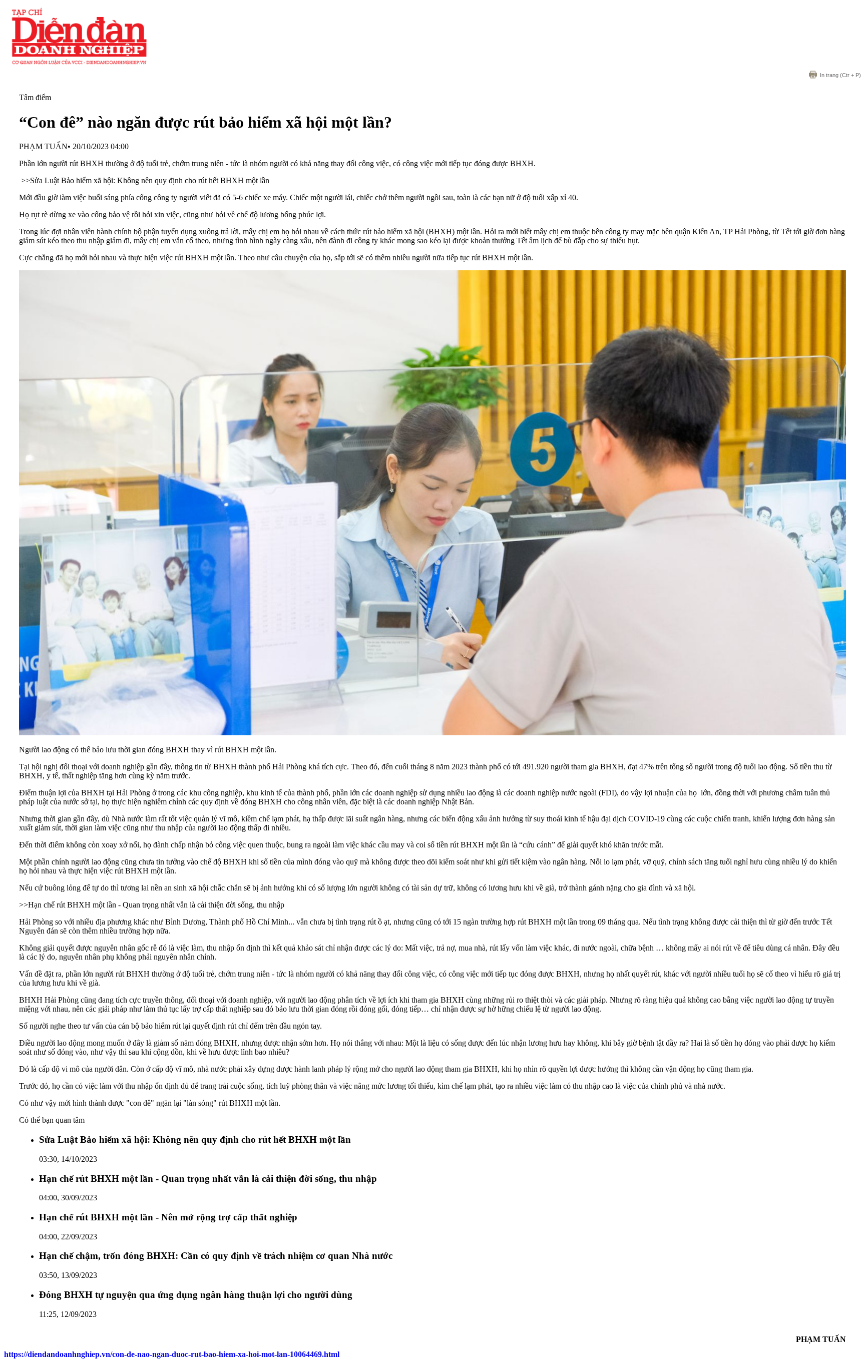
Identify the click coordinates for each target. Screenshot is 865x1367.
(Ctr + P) (840, 75)
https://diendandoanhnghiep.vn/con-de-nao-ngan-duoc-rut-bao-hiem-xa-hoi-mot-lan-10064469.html (171, 1354)
